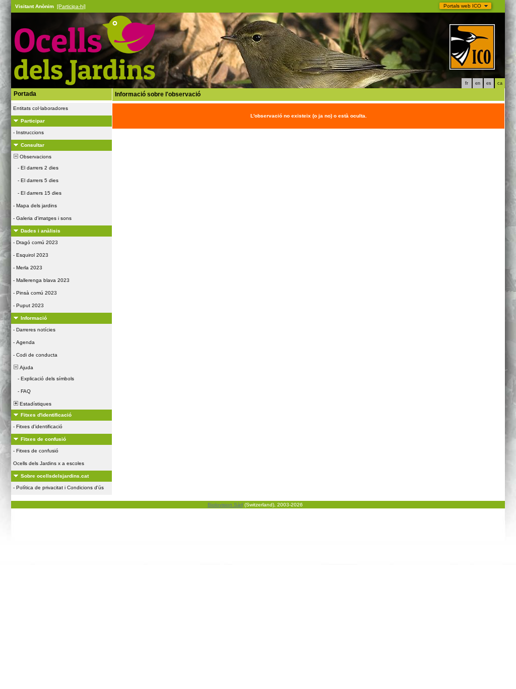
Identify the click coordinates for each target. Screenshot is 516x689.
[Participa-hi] (71, 6)
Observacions (34, 156)
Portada (25, 93)
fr (466, 83)
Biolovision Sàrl (225, 504)
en (477, 83)
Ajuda (25, 367)
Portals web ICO (462, 6)
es (488, 83)
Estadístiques (34, 404)
